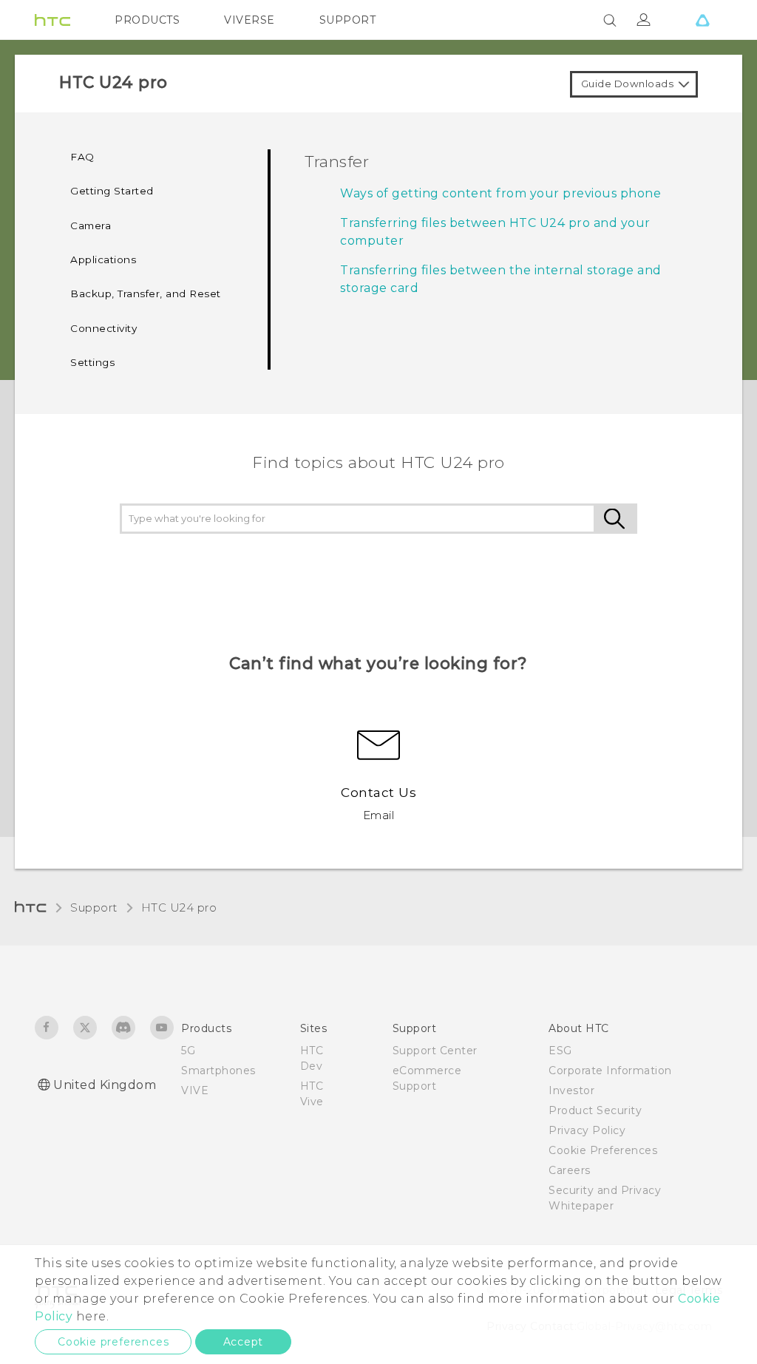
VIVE (194, 1090)
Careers (570, 1170)
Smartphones (218, 1070)
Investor (571, 1090)
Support (94, 907)
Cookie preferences (113, 1341)
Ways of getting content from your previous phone (500, 193)
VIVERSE (249, 20)
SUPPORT (347, 20)
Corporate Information (610, 1070)
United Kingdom (104, 1085)
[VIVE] (702, 20)
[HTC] (52, 20)
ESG (560, 1050)
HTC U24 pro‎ (179, 907)
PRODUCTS (147, 20)
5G (188, 1050)
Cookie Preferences (603, 1150)
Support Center (435, 1050)
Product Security (595, 1110)
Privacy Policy (587, 1130)
